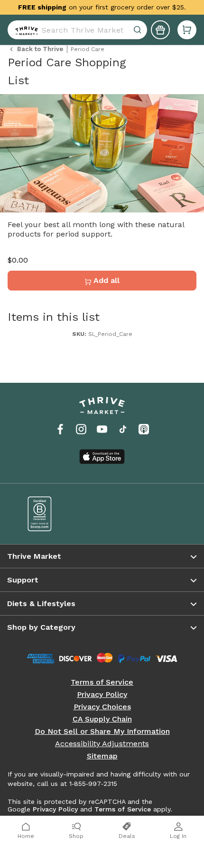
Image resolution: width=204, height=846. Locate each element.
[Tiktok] (122, 429)
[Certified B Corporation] (58, 514)
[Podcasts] (143, 429)
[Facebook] (60, 429)
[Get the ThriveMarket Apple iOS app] (102, 456)
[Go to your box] (186, 29)
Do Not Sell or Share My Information (102, 731)
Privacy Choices (102, 707)
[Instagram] (81, 429)
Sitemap (102, 756)
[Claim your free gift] (160, 29)
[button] (186, 29)
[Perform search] (25, 30)
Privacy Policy (102, 694)
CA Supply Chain (102, 719)
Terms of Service (102, 682)
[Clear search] (138, 29)
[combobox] (77, 29)
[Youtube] (102, 429)
